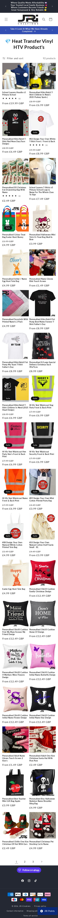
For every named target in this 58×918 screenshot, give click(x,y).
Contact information (15, 911)
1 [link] (16, 861)
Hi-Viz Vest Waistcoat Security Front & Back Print (41, 453)
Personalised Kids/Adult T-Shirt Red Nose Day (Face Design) (14, 141)
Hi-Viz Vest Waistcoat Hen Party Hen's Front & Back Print (14, 454)
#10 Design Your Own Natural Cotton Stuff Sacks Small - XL (41, 544)
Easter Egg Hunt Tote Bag (13, 589)
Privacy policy (40, 906)
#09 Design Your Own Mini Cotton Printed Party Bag (41, 499)
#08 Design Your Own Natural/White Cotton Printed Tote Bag (12, 544)
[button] (6, 19)
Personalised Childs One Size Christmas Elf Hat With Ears (15, 842)
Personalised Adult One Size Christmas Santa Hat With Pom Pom (42, 758)
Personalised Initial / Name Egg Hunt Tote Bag (14, 280)
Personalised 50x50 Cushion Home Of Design (42, 630)
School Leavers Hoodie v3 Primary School (14, 93)
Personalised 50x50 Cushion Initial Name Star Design (42, 716)
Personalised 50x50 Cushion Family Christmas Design (42, 590)
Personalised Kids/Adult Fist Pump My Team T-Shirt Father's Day (15, 364)
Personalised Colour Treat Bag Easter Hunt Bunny (13, 236)
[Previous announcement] (5, 6)
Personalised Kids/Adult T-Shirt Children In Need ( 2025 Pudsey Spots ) (41, 94)
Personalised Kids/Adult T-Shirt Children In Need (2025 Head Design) (15, 407)
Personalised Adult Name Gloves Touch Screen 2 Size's (13, 758)
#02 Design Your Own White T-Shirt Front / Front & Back (42, 140)
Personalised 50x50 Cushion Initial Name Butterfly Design (42, 673)
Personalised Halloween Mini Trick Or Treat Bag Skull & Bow (42, 237)
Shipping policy (33, 911)
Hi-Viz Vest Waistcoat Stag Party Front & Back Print (41, 406)
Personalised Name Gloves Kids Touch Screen (41, 280)
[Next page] (41, 861)
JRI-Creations (25, 906)
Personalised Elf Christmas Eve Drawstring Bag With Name (14, 189)
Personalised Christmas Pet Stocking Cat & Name (41, 842)
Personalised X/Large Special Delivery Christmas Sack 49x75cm (42, 364)
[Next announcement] (52, 6)
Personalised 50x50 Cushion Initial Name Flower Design (15, 716)
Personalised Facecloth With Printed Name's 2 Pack (15, 320)
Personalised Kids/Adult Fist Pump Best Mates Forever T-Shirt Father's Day (42, 321)
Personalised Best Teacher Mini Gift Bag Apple (14, 800)
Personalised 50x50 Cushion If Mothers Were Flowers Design (15, 674)
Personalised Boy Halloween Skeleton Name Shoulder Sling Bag (42, 801)
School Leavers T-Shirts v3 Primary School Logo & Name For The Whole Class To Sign (41, 191)
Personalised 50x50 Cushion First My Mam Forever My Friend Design (15, 631)
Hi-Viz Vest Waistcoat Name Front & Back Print (15, 499)
